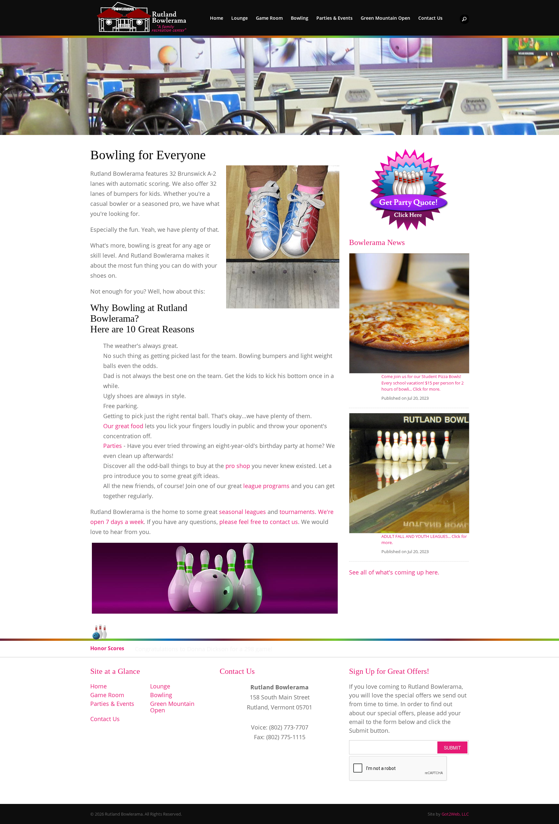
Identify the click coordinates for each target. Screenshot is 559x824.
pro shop (237, 466)
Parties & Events (334, 18)
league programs (266, 486)
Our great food (123, 426)
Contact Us (430, 18)
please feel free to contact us (258, 522)
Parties (113, 446)
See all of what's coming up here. (394, 572)
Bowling (299, 18)
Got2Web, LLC (455, 814)
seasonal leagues (242, 512)
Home (216, 18)
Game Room (269, 18)
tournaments (297, 512)
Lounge (239, 18)
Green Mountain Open (385, 18)
